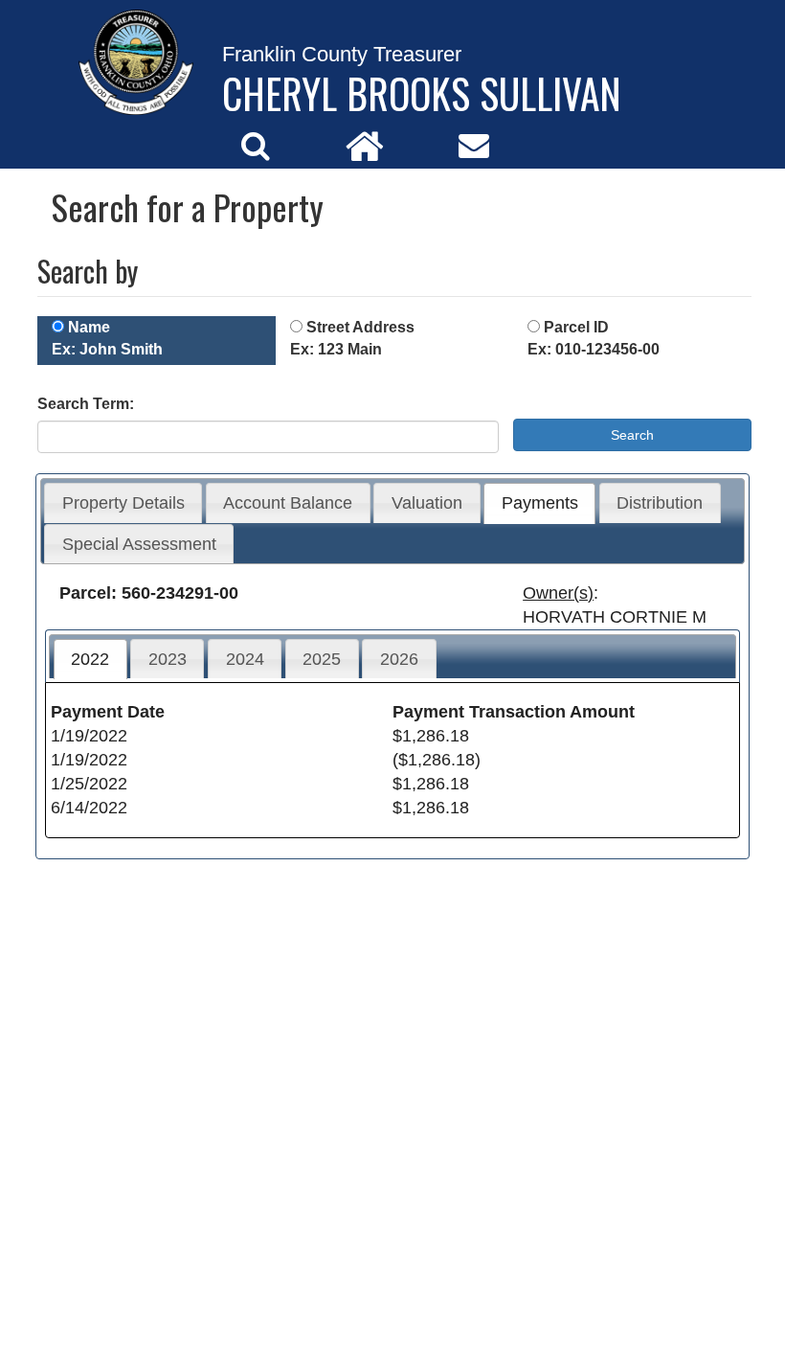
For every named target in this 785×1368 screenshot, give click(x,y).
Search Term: (85, 404)
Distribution (660, 503)
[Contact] (474, 145)
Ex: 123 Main (336, 349)
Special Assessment (139, 544)
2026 (399, 659)
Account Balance (287, 503)
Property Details (123, 503)
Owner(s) (558, 593)
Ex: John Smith (107, 349)
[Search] (255, 145)
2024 (245, 659)
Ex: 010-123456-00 (593, 349)
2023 (167, 659)
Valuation (427, 503)
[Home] (365, 145)
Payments (540, 503)
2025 (322, 659)
